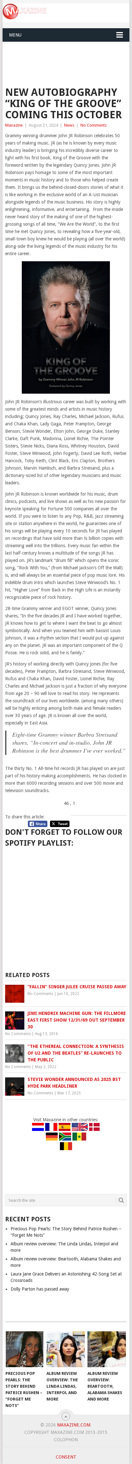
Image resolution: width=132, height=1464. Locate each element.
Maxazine (14, 125)
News (69, 125)
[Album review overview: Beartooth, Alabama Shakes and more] (106, 1349)
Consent (66, 1457)
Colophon (66, 1439)
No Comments (93, 125)
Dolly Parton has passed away (40, 1289)
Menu (15, 35)
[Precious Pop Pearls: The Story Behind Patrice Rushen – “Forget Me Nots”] (24, 1349)
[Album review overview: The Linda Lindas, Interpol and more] (65, 1349)
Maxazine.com (73, 1424)
